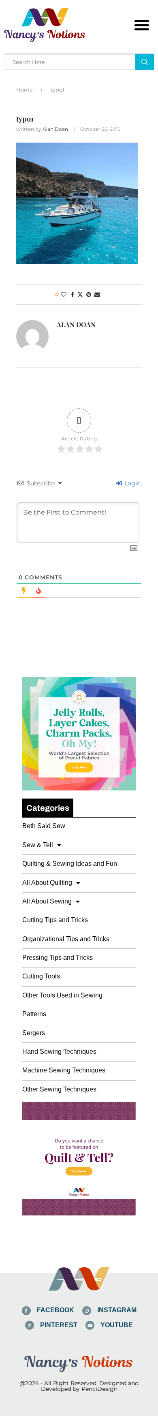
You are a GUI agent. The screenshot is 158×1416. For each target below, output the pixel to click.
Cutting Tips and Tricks (55, 919)
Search (144, 62)
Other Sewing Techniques (59, 1089)
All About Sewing (47, 901)
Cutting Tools (41, 976)
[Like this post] (63, 294)
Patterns (34, 1013)
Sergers (33, 1032)
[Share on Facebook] (72, 294)
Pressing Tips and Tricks (57, 957)
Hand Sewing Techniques (59, 1051)
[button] (142, 25)
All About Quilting (47, 882)
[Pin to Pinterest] (88, 294)
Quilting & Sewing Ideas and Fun (69, 863)
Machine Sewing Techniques (63, 1070)
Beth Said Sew (43, 825)
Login (132, 483)
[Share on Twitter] (80, 294)
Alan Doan (55, 129)
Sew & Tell (37, 844)
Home (24, 89)
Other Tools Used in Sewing (62, 995)
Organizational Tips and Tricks (65, 938)
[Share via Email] (97, 294)
